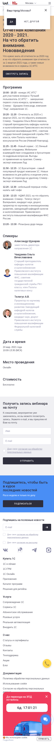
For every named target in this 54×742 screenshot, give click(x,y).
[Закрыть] (46, 696)
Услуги (7, 596)
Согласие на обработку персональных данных (23, 690)
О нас (6, 635)
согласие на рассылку (27, 542)
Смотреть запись (17, 74)
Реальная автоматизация (16, 622)
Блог (5, 665)
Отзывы (7, 645)
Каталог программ (12, 584)
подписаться (23, 504)
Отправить (27, 461)
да (11, 22)
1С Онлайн (9, 574)
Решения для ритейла (14, 589)
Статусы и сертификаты (16, 640)
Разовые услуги (11, 617)
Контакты (8, 650)
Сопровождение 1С (13, 602)
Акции (6, 660)
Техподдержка (10, 655)
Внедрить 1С (10, 627)
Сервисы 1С (9, 607)
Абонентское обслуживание (18, 612)
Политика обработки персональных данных (26, 678)
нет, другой (31, 21)
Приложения (10, 579)
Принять (44, 739)
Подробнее (8, 740)
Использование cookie (15, 683)
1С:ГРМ (7, 569)
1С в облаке (9, 564)
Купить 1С (9, 558)
